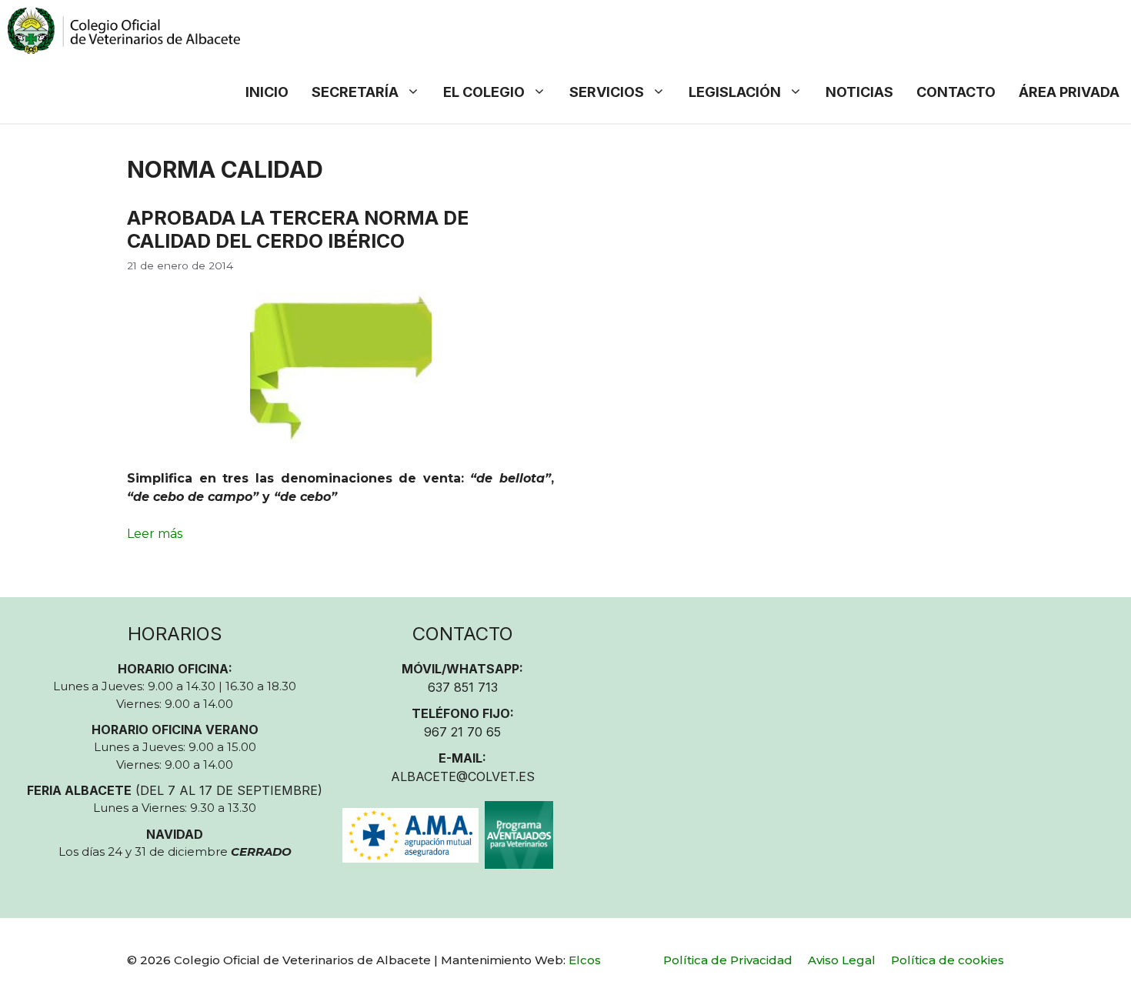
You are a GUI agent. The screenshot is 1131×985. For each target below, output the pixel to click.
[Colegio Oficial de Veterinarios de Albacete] (124, 31)
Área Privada (1069, 92)
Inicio (267, 92)
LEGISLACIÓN (735, 92)
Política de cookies (947, 960)
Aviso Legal (842, 960)
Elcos (585, 960)
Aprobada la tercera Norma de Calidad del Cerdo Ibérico (298, 229)
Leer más (154, 533)
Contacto (956, 92)
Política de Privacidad (727, 960)
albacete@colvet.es (463, 776)
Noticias (859, 92)
